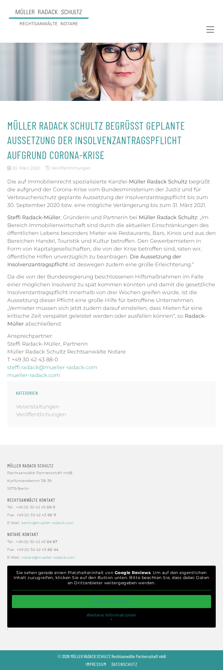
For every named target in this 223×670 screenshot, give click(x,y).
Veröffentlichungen (71, 168)
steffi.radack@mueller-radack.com (52, 367)
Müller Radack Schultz (30, 465)
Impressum (96, 664)
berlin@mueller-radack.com (47, 523)
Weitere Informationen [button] (111, 615)
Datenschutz (124, 664)
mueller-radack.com (33, 375)
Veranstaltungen (37, 406)
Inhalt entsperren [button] (111, 601)
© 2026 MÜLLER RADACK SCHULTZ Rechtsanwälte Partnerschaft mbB (111, 656)
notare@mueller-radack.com (48, 557)
